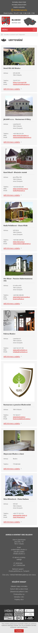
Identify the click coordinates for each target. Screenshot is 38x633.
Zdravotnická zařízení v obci (19, 592)
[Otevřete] (29, 612)
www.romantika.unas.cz (20, 189)
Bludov (16, 19)
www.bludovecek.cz (19, 417)
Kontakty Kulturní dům (19, 5)
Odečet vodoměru (19, 7)
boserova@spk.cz (18, 299)
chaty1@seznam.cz (19, 517)
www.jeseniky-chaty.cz (20, 515)
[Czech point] (19, 619)
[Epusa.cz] (19, 616)
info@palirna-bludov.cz (20, 352)
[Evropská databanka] (8, 616)
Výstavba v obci (19, 597)
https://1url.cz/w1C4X (19, 82)
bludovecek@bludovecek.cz (21, 419)
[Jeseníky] (29, 616)
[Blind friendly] (29, 619)
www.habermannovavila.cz (21, 297)
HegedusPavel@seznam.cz (21, 84)
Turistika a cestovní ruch (11, 34)
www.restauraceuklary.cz (21, 135)
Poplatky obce (19, 599)
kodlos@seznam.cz (19, 190)
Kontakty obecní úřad (19, 2)
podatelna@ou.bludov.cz (19, 550)
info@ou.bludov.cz (19, 554)
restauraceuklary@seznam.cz (22, 137)
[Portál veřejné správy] (8, 612)
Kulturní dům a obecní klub (19, 589)
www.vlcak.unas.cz (19, 242)
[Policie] (19, 612)
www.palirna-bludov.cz (20, 350)
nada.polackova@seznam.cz (22, 244)
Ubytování (22, 34)
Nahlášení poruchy (20, 10)
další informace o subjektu (11, 89)
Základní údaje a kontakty (19, 586)
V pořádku (19, 631)
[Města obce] (8, 619)
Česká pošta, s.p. (19, 594)
